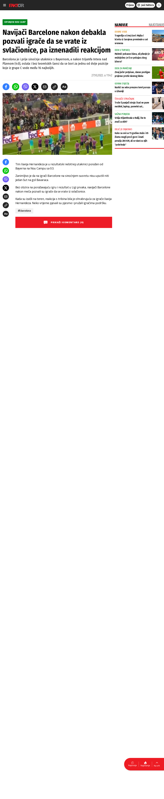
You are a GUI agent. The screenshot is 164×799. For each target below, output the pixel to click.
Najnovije (132, 765)
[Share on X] (35, 86)
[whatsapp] (15, 86)
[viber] (25, 86)
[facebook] (6, 86)
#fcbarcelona (24, 210)
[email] (44, 86)
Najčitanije (145, 765)
